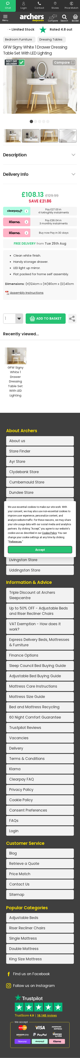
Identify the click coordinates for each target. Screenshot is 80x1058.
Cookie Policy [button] (49, 532)
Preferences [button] (15, 541)
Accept (40, 549)
